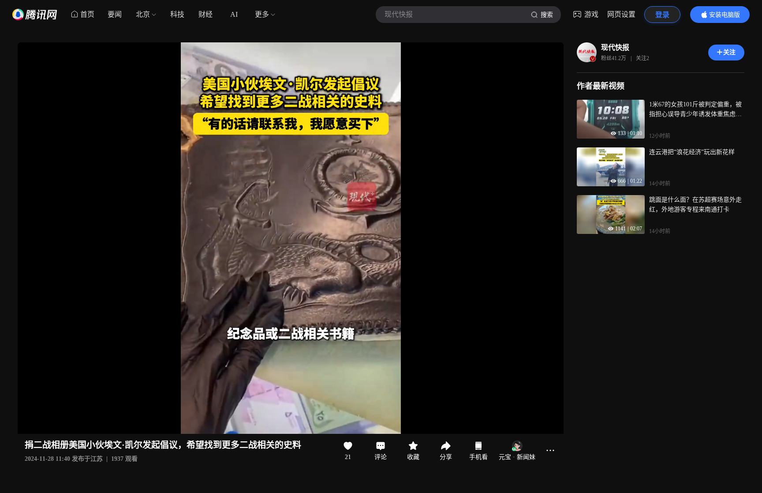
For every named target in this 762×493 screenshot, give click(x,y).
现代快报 (615, 47)
